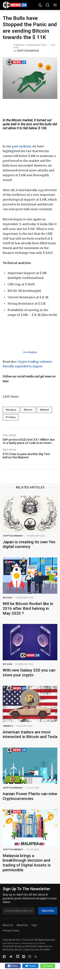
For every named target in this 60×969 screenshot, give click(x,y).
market (45, 409)
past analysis (21, 146)
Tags (34, 925)
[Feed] (35, 956)
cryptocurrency (13, 536)
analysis (11, 409)
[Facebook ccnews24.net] (4, 956)
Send (49, 966)
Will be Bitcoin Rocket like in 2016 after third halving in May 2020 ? (28, 608)
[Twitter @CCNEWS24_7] (11, 956)
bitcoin (29, 409)
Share (14, 966)
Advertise (22, 925)
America (8, 726)
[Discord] (17, 956)
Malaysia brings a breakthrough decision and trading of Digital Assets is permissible (27, 862)
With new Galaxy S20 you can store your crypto (29, 672)
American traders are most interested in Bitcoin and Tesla (30, 734)
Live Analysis (30, 352)
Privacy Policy (11, 930)
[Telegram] (23, 956)
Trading (11, 417)
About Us (8, 925)
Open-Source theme (11, 943)
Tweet (32, 966)
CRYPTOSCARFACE (28, 50)
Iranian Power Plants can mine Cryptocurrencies (30, 796)
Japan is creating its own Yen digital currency (29, 544)
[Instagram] (29, 956)
